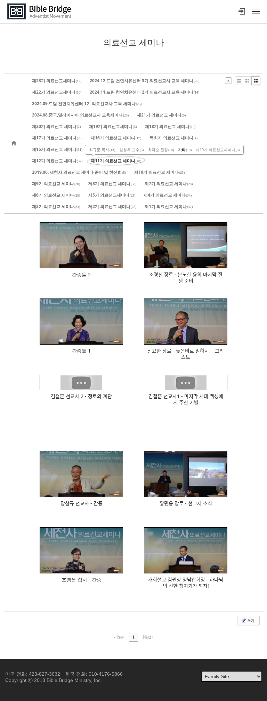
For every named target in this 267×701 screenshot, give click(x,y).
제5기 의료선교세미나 (111, 195)
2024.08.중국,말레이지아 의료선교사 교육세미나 (80, 115)
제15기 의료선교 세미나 (57, 149)
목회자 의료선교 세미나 (173, 138)
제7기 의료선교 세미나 (169, 184)
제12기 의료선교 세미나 (57, 161)
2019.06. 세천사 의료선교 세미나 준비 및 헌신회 (79, 172)
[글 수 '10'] (15, 143)
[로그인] (241, 11)
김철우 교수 (131, 149)
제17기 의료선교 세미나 (57, 138)
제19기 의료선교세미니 (113, 126)
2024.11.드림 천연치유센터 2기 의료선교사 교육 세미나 (144, 92)
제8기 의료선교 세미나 (112, 184)
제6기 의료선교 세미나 (56, 195)
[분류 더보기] (228, 80)
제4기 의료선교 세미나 (168, 195)
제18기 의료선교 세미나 (170, 126)
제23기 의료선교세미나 (56, 81)
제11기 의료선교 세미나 (116, 161)
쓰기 (250, 620)
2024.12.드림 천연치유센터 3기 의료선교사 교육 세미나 (144, 81)
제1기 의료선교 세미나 (169, 206)
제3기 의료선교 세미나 (56, 206)
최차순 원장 (161, 149)
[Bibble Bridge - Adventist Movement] (41, 11)
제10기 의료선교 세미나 (159, 172)
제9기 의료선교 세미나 (56, 184)
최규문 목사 (102, 149)
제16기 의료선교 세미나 (116, 138)
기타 (185, 149)
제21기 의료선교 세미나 (161, 115)
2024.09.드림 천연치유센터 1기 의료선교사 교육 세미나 (86, 103)
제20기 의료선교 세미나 (56, 126)
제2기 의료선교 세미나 (112, 206)
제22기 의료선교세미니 (56, 92)
